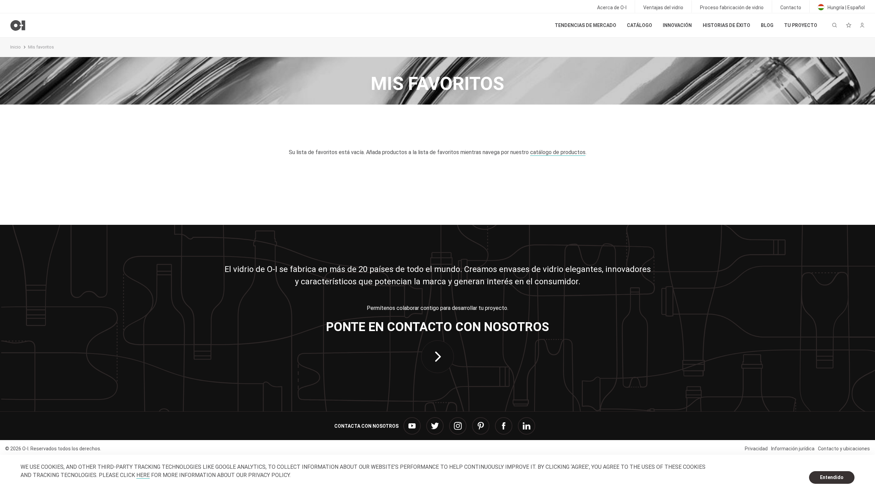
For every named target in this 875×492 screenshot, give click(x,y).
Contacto (790, 7)
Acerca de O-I (612, 7)
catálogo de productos (557, 152)
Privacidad (756, 448)
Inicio (15, 47)
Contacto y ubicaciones (844, 448)
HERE (143, 475)
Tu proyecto (800, 25)
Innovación (677, 25)
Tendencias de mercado (585, 25)
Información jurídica (793, 448)
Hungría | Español (845, 7)
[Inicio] (17, 25)
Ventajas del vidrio (663, 7)
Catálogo (639, 25)
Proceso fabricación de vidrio (732, 7)
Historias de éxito (726, 25)
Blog (767, 25)
